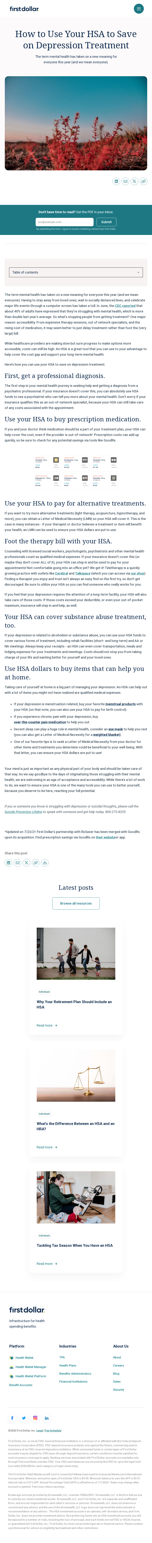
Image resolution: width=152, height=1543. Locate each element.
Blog (116, 1373)
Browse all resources (76, 903)
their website (105, 837)
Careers (118, 1365)
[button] (139, 9)
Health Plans (67, 1365)
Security (118, 1389)
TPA (62, 1357)
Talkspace (82, 573)
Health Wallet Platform (31, 1376)
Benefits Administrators (75, 1373)
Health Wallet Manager (31, 1367)
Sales (117, 1381)
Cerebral (61, 573)
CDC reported (125, 306)
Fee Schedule (53, 1430)
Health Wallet (24, 1358)
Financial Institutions (73, 1381)
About (117, 1357)
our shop (137, 573)
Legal (39, 1430)
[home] (24, 9)
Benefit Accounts (20, 1385)
